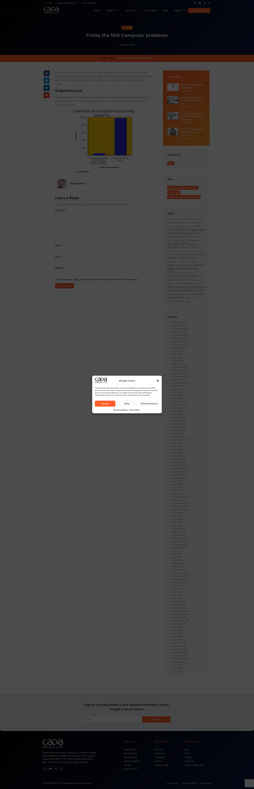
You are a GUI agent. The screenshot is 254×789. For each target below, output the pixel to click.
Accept (105, 403)
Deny (127, 403)
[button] (158, 380)
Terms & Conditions (120, 410)
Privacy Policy (134, 410)
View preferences (148, 403)
